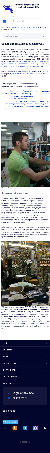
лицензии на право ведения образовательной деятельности (25, 62)
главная (4, 27)
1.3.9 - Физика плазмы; (18, 99)
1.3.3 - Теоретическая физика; (21, 96)
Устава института (29, 61)
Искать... (13, 16)
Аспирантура (31, 27)
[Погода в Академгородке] (45, 428)
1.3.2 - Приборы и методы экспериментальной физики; (27, 92)
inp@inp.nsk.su (19, 397)
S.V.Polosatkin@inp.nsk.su (22, 73)
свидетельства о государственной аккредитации (23, 66)
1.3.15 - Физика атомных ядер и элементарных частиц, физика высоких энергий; (27, 102)
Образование (17, 27)
